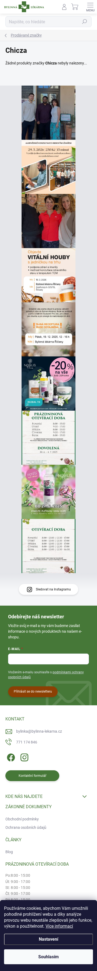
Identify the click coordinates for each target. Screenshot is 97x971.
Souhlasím (48, 956)
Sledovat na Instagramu (53, 589)
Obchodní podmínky (22, 819)
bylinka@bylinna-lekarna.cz (39, 731)
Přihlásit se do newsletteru (33, 691)
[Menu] (90, 7)
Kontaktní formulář (32, 776)
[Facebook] (10, 756)
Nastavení (48, 939)
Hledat (84, 22)
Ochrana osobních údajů (25, 827)
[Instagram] (23, 756)
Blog (9, 852)
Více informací (59, 926)
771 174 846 (26, 742)
